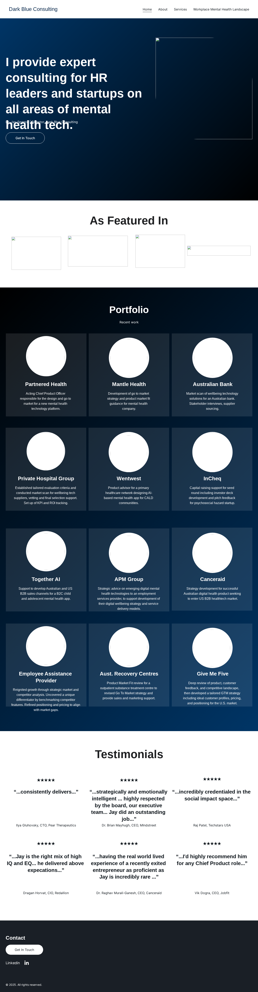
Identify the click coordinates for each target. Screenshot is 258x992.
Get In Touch (25, 138)
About (162, 9)
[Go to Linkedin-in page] (26, 963)
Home (147, 9)
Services (180, 9)
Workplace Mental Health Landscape (221, 9)
